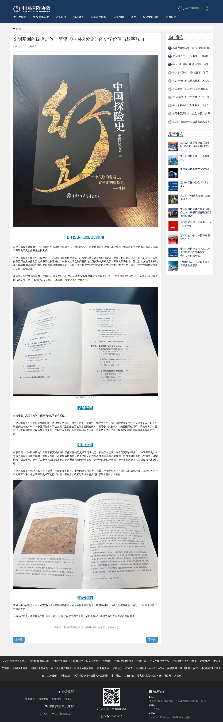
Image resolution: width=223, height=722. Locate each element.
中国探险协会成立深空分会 (195, 169)
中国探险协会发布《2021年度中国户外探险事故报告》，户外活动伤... (195, 252)
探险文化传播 (151, 17)
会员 (133, 17)
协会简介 (30, 699)
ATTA (161, 668)
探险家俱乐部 (41, 17)
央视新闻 (172, 668)
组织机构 (56, 699)
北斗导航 (116, 676)
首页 (18, 29)
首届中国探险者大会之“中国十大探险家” (194, 113)
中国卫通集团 (20, 668)
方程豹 (178, 676)
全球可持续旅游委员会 (14, 661)
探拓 (195, 668)
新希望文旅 (103, 668)
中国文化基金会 (39, 668)
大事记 (68, 699)
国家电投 (78, 661)
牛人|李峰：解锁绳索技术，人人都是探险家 (195, 81)
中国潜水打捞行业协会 (185, 661)
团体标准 (171, 17)
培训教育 (78, 17)
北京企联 (52, 676)
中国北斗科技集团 (84, 668)
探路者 (129, 668)
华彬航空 (65, 676)
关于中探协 (19, 17)
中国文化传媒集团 (61, 668)
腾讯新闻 (185, 668)
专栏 (54, 714)
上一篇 (18, 639)
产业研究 (61, 17)
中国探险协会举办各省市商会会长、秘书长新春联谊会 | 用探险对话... (195, 212)
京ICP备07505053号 (112, 716)
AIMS (152, 668)
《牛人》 (43, 714)
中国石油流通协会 (123, 661)
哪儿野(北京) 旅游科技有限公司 (154, 676)
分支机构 (118, 17)
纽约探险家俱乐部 (39, 661)
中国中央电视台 (61, 661)
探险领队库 (66, 714)
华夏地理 (117, 668)
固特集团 (141, 668)
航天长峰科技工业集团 (98, 661)
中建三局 (142, 661)
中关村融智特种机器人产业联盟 (91, 676)
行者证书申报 (98, 17)
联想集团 (205, 661)
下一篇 (152, 639)
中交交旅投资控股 (159, 661)
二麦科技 (129, 676)
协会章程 (43, 699)
